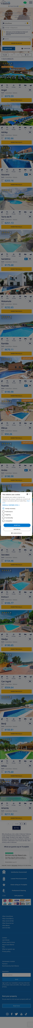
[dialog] (16, 514)
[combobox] (27, 494)
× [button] (29, 494)
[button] (16, 505)
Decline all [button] (17, 529)
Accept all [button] (17, 525)
